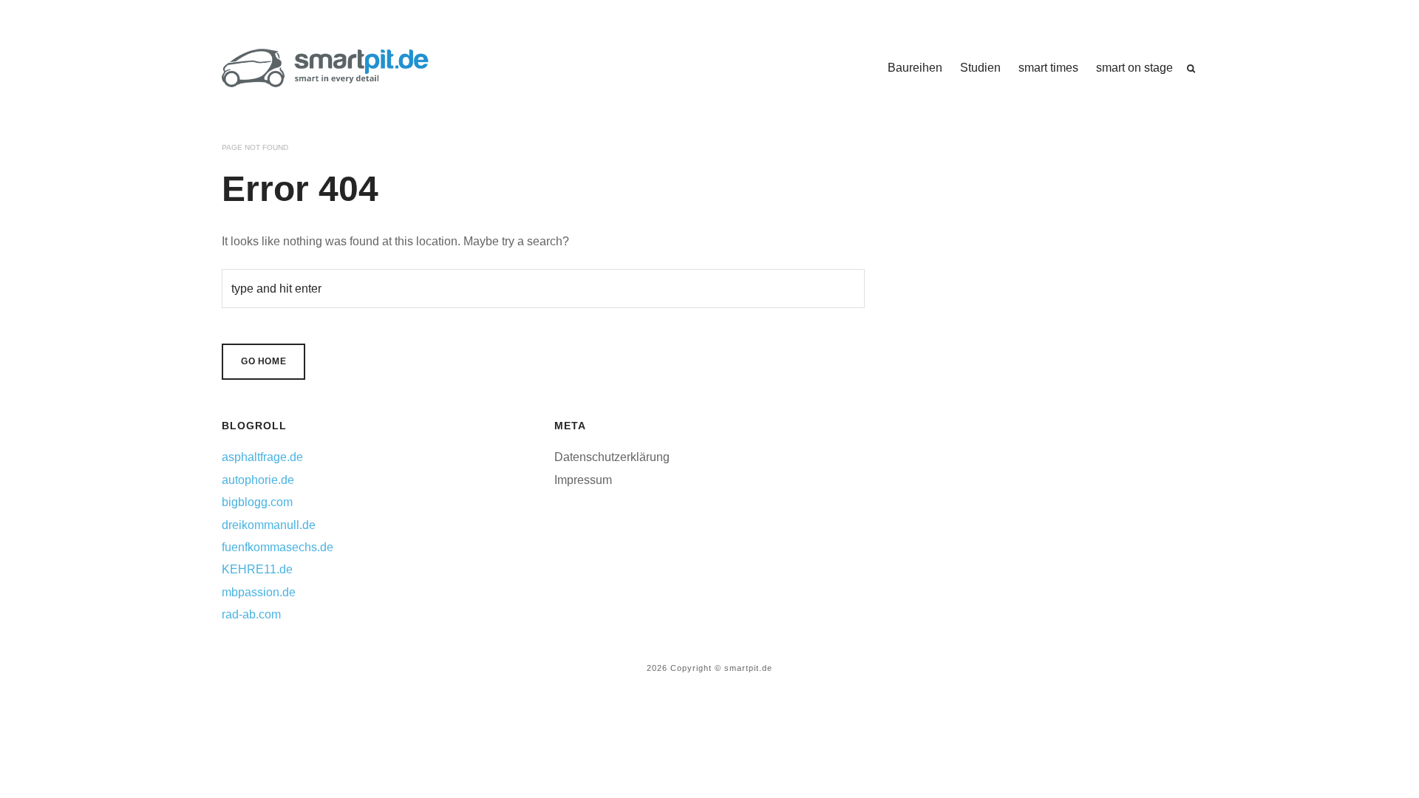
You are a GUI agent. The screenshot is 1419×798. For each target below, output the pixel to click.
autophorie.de (258, 480)
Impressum (583, 480)
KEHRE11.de (257, 569)
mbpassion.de (259, 592)
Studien (980, 67)
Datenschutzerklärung (612, 457)
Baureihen (915, 67)
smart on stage (1134, 67)
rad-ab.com (251, 614)
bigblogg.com (257, 502)
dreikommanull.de (269, 525)
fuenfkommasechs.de (277, 547)
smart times (1048, 67)
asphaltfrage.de (262, 457)
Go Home (263, 361)
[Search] (1191, 68)
